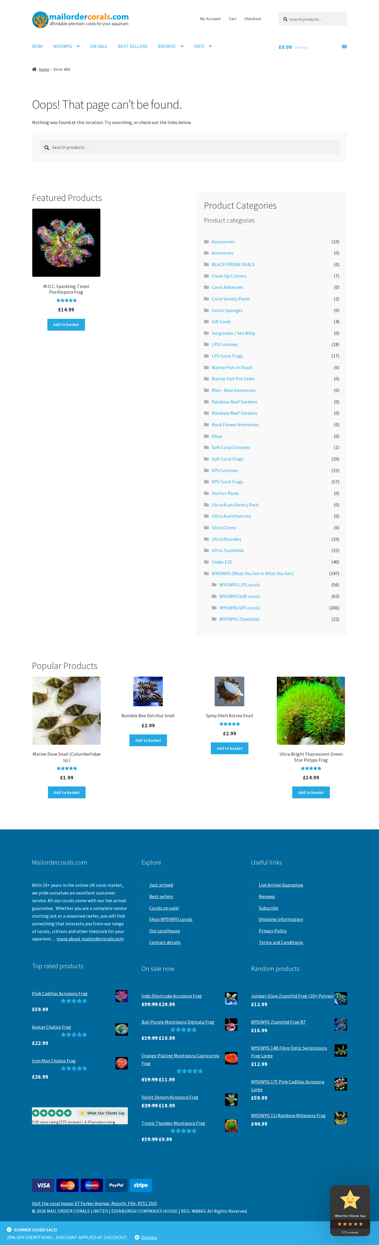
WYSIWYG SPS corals (239, 608)
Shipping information (281, 919)
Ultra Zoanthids (228, 550)
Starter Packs (225, 493)
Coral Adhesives (227, 287)
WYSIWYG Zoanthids (239, 619)
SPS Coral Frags (227, 482)
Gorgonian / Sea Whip (233, 333)
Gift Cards (221, 321)
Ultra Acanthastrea (231, 516)
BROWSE (167, 46)
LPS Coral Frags (227, 356)
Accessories (223, 242)
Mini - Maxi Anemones (234, 390)
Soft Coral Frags (228, 459)
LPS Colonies (225, 344)
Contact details (165, 942)
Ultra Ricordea (226, 539)
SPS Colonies (225, 470)
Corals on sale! (164, 908)
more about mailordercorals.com (90, 939)
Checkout (252, 18)
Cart (232, 18)
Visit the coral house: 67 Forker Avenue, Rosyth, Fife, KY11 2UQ (94, 1203)
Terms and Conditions (281, 942)
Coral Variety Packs (231, 299)
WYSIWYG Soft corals (239, 596)
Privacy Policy (273, 931)
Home (44, 69)
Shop (217, 436)
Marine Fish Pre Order (233, 379)
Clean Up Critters (229, 276)
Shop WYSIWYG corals (170, 919)
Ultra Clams (224, 527)
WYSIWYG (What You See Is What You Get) (252, 573)
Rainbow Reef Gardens (234, 402)
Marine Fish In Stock (232, 367)
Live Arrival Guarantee (281, 885)
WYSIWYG (62, 46)
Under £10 (222, 562)
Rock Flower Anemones (235, 424)
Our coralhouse (164, 931)
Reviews (267, 896)
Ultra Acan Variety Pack (235, 505)
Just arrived (161, 885)
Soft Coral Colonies (231, 447)
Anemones (222, 253)
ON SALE (98, 46)
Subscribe (268, 908)
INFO (199, 46)
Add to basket (66, 324)
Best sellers (161, 896)
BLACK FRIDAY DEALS (233, 264)
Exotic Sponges (227, 310)
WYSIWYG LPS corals (239, 585)
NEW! (37, 46)
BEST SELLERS (132, 46)
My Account (210, 18)
